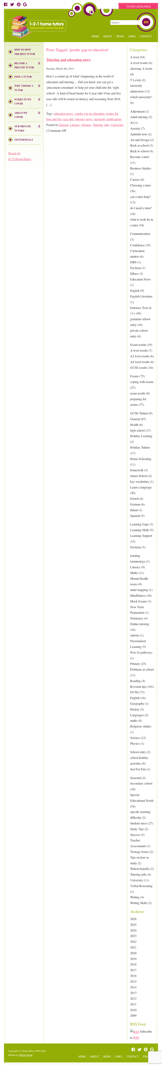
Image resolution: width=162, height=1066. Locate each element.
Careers (135, 179)
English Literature (141, 296)
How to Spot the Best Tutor (24, 52)
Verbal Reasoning (141, 886)
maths (134, 720)
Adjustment (137, 111)
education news (63, 113)
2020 (133, 953)
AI (132, 122)
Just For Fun (138, 769)
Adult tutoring (139, 117)
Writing (134, 897)
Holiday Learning (141, 436)
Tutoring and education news (68, 59)
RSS (136, 1037)
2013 (133, 993)
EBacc (134, 273)
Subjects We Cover (22, 101)
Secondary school (141, 783)
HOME (95, 36)
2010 (133, 1010)
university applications (108, 119)
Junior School (138, 476)
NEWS (120, 36)
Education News (140, 279)
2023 (133, 936)
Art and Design (139, 140)
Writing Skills (138, 903)
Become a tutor (139, 157)
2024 (133, 930)
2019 (133, 959)
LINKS (132, 36)
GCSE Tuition (139, 413)
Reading (135, 681)
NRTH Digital (25, 1055)
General (135, 419)
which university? (141, 97)
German (135, 504)
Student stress (138, 823)
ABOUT (107, 36)
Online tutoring (139, 624)
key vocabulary (139, 481)
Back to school (139, 151)
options (134, 635)
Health (134, 424)
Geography (137, 703)
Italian (134, 510)
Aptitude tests (138, 134)
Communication (140, 233)
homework (136, 470)
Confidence (137, 245)
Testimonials (23, 139)
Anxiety (135, 128)
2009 (133, 1015)
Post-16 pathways (141, 652)
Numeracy (136, 618)
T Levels (135, 80)
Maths (134, 573)
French (134, 498)
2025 (133, 924)
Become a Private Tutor (24, 65)
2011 (133, 1004)
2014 (133, 987)
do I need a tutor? (141, 208)
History (134, 709)
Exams (134, 376)
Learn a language (141, 487)
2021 (133, 947)
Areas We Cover (20, 115)
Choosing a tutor (140, 185)
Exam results (138, 344)
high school (137, 430)
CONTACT (146, 36)
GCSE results (138, 367)
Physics (135, 743)
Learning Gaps (139, 524)
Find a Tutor (23, 76)
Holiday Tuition (140, 447)
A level (134, 57)
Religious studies (140, 726)
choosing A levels (141, 68)
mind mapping (139, 590)
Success (135, 835)
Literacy (135, 567)
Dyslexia (135, 268)
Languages (137, 715)
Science (135, 738)
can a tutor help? (140, 197)
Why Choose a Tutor (23, 88)
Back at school (139, 145)
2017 (133, 970)
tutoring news (83, 119)
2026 (133, 919)
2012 (133, 998)
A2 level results (139, 356)
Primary (135, 663)
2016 (133, 976)
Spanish (135, 516)
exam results (137, 393)
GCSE (134, 692)
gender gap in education (90, 113)
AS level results (140, 362)
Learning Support (141, 535)
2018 (133, 964)
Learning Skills (139, 530)
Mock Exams (138, 601)
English (135, 290)
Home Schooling (140, 459)
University (136, 880)
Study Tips (137, 829)
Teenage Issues (139, 852)
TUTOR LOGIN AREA (138, 6)
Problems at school (142, 669)
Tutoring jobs (138, 874)
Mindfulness (138, 595)
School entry (138, 752)
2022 (133, 941)
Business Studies (140, 168)
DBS (133, 262)
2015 (133, 981)
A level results (139, 63)
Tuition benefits (139, 869)
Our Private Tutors (22, 128)
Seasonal (135, 778)
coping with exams (142, 382)
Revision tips (138, 686)
